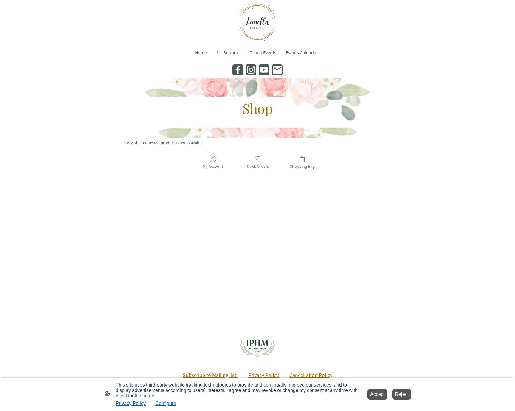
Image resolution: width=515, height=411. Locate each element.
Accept (377, 394)
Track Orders (257, 166)
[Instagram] (251, 69)
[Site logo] (257, 22)
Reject (402, 394)
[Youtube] (264, 69)
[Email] (277, 69)
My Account (213, 166)
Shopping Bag (302, 166)
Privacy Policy (131, 403)
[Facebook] (237, 69)
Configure (165, 403)
